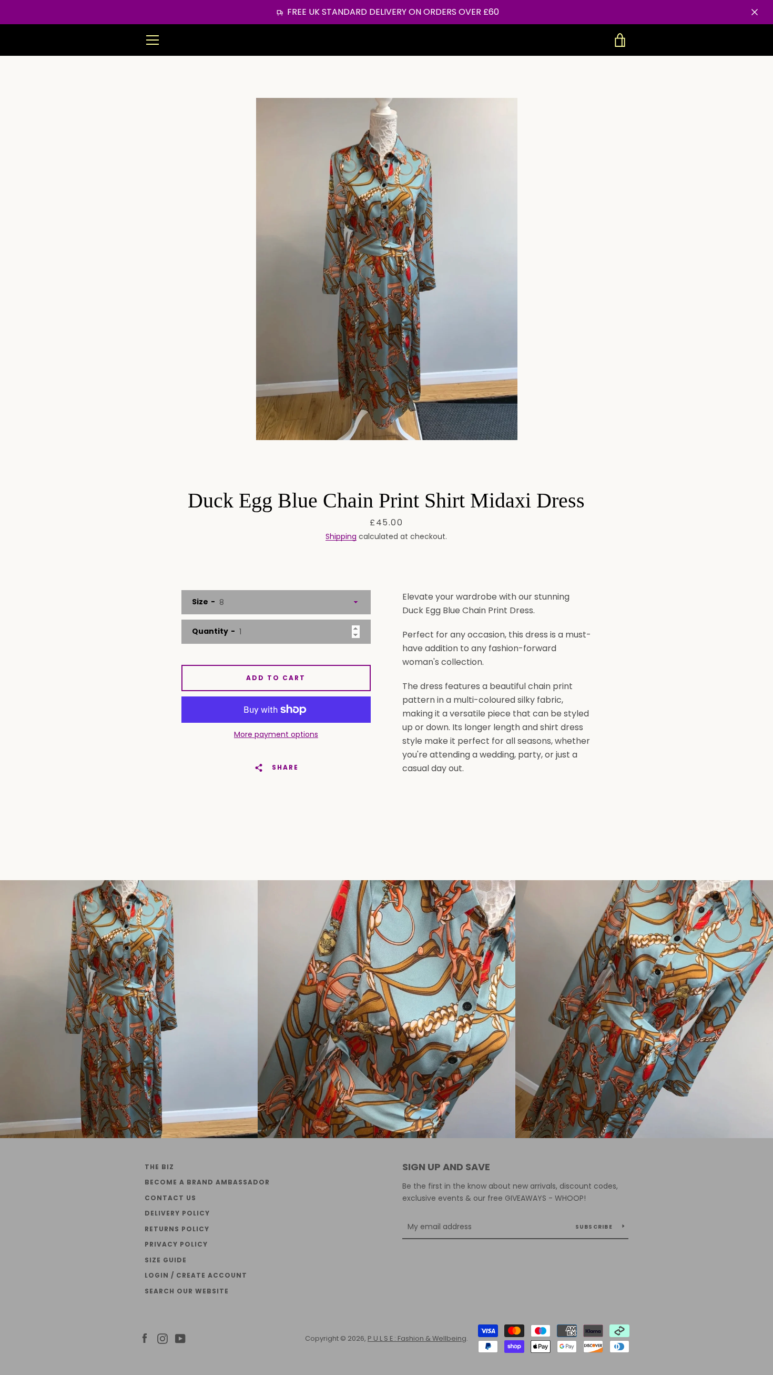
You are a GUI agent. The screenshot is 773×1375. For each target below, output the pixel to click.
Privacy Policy (176, 1244)
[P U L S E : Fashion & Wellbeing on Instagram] (162, 1338)
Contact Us (170, 1197)
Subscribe (595, 1227)
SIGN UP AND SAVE (446, 1166)
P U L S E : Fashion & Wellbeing (386, 40)
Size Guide (166, 1260)
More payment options (276, 734)
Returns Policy (177, 1228)
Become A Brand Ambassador (207, 1182)
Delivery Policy (177, 1213)
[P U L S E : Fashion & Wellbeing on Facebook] (144, 1338)
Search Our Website (187, 1291)
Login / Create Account (196, 1275)
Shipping (341, 536)
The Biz (159, 1166)
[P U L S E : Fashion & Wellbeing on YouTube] (180, 1338)
